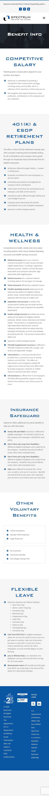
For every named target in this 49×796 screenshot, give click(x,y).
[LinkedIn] (39, 704)
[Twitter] (33, 704)
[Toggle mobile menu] (44, 18)
